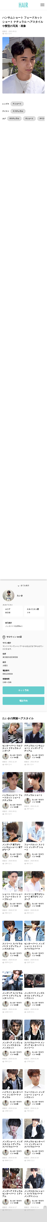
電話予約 (23, 707)
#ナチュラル (14, 118)
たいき (20, 602)
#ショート (29, 118)
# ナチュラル (18, 111)
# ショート (17, 104)
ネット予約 (23, 697)
